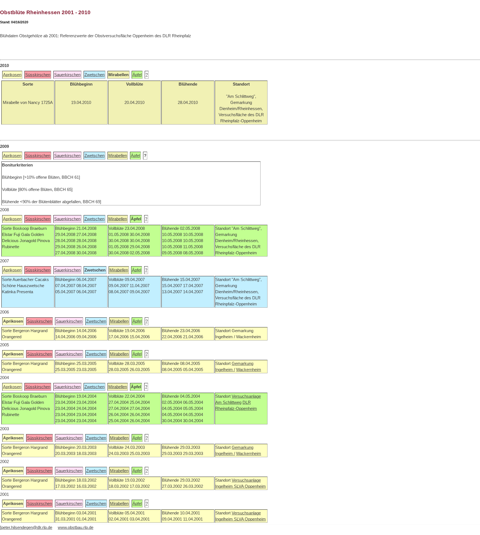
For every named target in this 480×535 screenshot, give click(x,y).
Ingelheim (224, 486)
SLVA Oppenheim (250, 486)
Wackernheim (248, 369)
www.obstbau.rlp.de (75, 527)
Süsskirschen (37, 75)
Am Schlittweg (228, 402)
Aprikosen (12, 75)
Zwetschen (94, 75)
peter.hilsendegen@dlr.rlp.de (26, 527)
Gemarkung (242, 363)
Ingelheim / (225, 369)
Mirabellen (117, 155)
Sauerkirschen (67, 75)
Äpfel (137, 75)
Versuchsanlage (246, 396)
